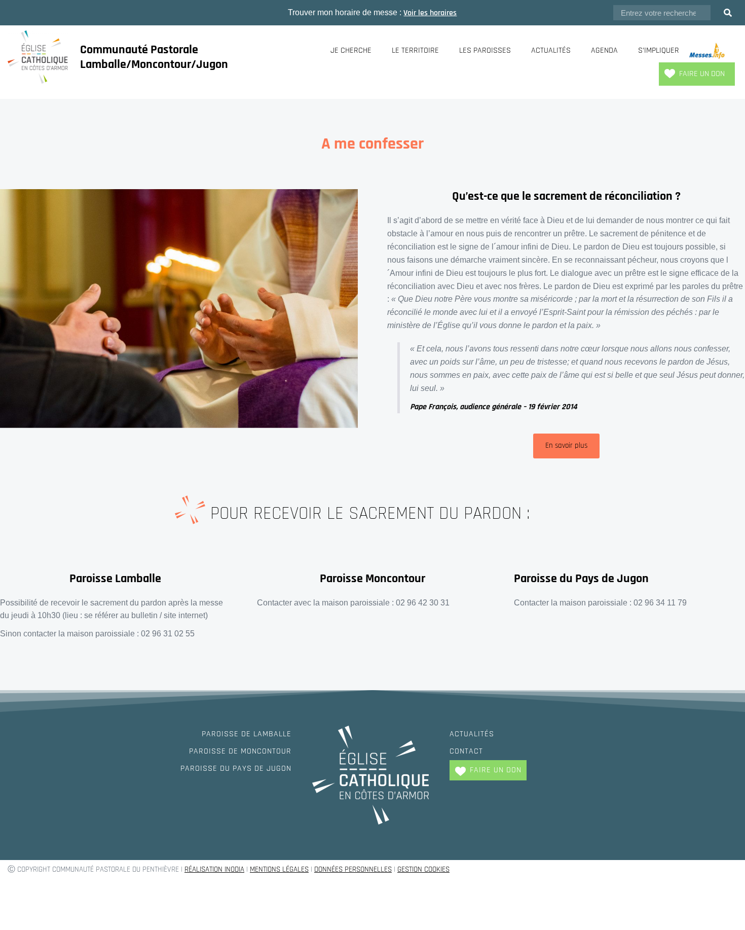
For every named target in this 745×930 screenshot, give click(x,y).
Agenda (604, 50)
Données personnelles (353, 869)
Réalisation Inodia (214, 869)
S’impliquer (658, 50)
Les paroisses (485, 50)
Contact (466, 751)
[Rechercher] (728, 12)
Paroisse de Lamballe (246, 734)
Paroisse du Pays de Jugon (235, 768)
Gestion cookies (423, 869)
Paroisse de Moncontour (240, 751)
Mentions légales (279, 869)
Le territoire (415, 50)
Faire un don (702, 73)
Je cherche (350, 50)
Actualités (551, 50)
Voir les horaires (430, 13)
